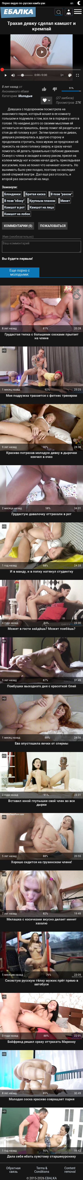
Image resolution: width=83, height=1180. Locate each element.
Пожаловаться (53, 226)
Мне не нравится (55, 89)
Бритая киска (36, 194)
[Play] (42, 52)
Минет (65, 201)
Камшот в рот (14, 207)
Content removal (69, 1169)
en (71, 3)
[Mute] (13, 75)
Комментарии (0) (18, 226)
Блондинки (12, 194)
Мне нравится (44, 89)
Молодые (25, 96)
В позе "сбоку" (14, 201)
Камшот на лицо (42, 207)
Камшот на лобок (17, 214)
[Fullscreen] (77, 75)
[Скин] (70, 75)
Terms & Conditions (41, 1169)
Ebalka (51, 1178)
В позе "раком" (61, 194)
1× (62, 75)
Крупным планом (42, 201)
